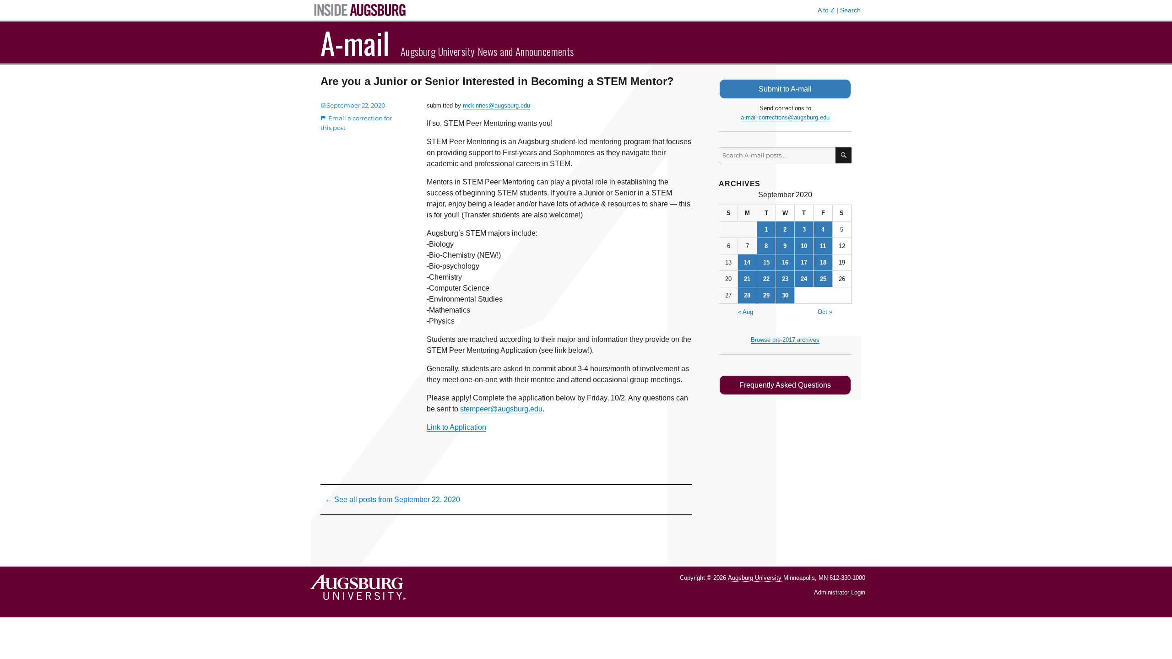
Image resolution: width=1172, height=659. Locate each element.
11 (823, 246)
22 (766, 278)
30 (785, 295)
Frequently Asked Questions (785, 385)
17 (804, 262)
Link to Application (456, 427)
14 (747, 262)
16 (785, 262)
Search (850, 10)
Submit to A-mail (785, 89)
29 (766, 295)
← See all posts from (392, 499)
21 (747, 278)
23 (785, 278)
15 (766, 262)
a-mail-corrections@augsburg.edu (785, 117)
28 (747, 295)
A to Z (826, 10)
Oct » (825, 311)
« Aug (745, 311)
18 (823, 262)
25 (823, 278)
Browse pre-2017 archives (785, 339)
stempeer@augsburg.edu (501, 409)
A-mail (355, 42)
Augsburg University (754, 577)
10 (804, 246)
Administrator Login (839, 592)
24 (804, 278)
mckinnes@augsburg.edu (496, 105)
